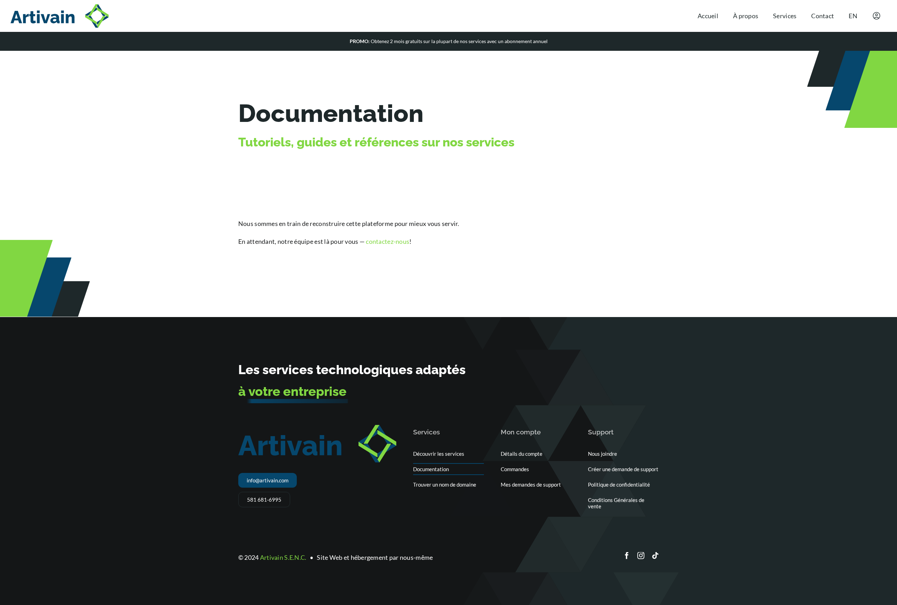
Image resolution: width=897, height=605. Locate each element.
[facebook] (626, 555)
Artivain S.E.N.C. (283, 557)
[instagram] (640, 555)
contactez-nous (387, 241)
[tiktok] (655, 555)
